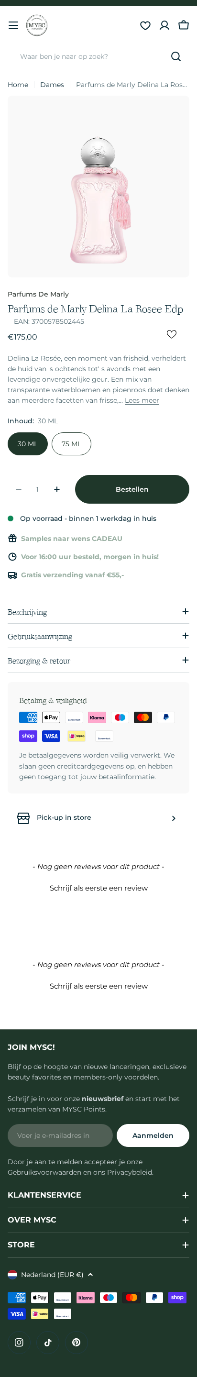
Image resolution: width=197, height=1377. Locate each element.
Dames (52, 84)
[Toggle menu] (13, 25)
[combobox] (98, 56)
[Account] (164, 25)
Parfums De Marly (38, 294)
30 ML (28, 444)
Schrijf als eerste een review (99, 887)
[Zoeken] (176, 56)
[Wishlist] (145, 25)
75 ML (71, 444)
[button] (98, 887)
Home (18, 84)
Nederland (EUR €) (52, 1274)
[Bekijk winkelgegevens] (173, 818)
